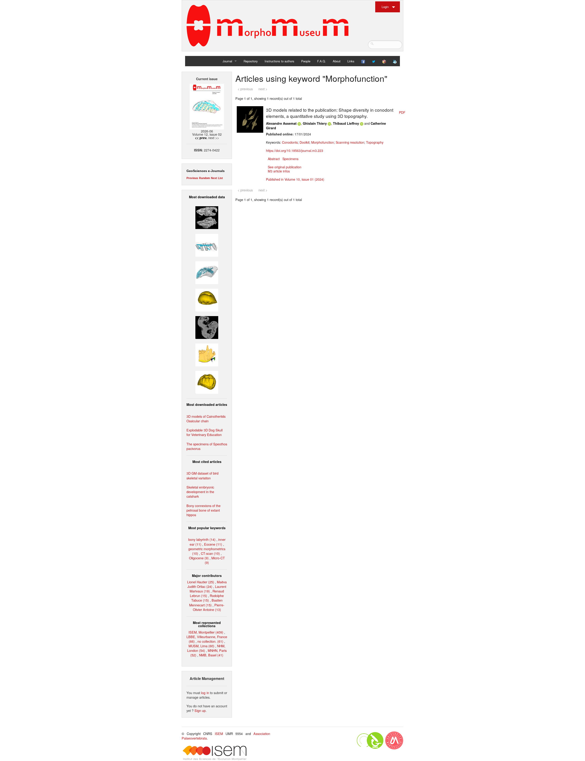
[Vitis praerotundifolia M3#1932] (206, 299)
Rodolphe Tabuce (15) (207, 597)
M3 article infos (279, 171)
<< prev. (201, 137)
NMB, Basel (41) (211, 655)
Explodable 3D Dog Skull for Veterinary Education (204, 432)
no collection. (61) (210, 641)
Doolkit (304, 142)
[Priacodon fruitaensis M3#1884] (206, 354)
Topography (374, 142)
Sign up (200, 710)
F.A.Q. (321, 61)
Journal (227, 61)
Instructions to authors (279, 61)
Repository (251, 61)
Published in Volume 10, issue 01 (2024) (295, 179)
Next (214, 178)
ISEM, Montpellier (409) (206, 632)
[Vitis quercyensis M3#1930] (206, 381)
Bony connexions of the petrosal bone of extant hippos (203, 510)
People (305, 61)
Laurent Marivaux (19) (208, 588)
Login (385, 7)
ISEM (219, 733)
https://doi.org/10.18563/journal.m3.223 (294, 150)
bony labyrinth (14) (201, 539)
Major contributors (207, 575)
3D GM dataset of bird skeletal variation (202, 475)
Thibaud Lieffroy (346, 123)
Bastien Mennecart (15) (206, 602)
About (336, 61)
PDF (402, 112)
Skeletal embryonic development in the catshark (200, 492)
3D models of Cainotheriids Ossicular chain (206, 418)
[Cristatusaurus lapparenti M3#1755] (206, 272)
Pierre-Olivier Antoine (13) (209, 607)
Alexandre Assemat (281, 123)
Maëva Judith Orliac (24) (207, 584)
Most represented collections (207, 624)
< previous (245, 89)
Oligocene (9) (199, 557)
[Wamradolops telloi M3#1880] (206, 217)
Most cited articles (206, 461)
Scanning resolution (350, 142)
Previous (192, 178)
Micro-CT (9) (215, 560)
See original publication (284, 167)
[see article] (250, 119)
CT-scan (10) (210, 553)
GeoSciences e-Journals (205, 171)
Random (204, 178)
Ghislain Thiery (315, 123)
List (220, 178)
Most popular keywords (207, 528)
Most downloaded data (207, 197)
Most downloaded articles (206, 404)
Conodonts (290, 142)
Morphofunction (322, 142)
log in (205, 692)
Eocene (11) (213, 544)
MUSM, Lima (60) (201, 645)
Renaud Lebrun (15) (207, 593)
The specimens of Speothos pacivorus (206, 446)
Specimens (290, 158)
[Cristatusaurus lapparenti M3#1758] (206, 244)
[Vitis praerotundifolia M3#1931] (206, 327)
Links (350, 61)
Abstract (274, 158)
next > (262, 89)
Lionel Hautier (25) (200, 581)
